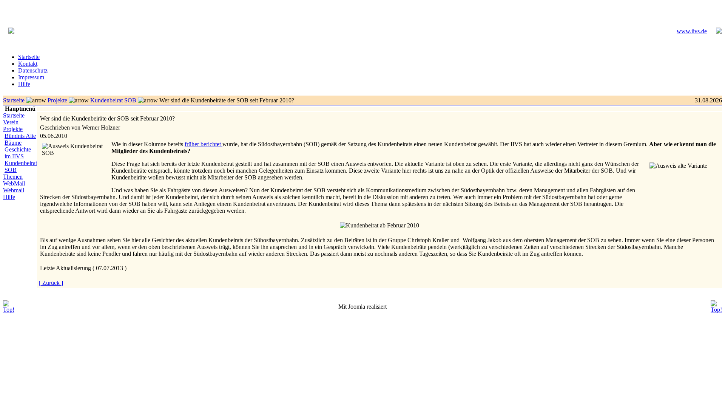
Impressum (31, 77)
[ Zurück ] (51, 283)
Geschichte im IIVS (18, 152)
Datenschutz (33, 70)
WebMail (14, 183)
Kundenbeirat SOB (113, 100)
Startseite (29, 57)
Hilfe (24, 84)
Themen (13, 176)
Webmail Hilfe (13, 193)
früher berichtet (203, 144)
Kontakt (27, 63)
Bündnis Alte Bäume (20, 139)
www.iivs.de (692, 31)
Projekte (57, 100)
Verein (11, 122)
